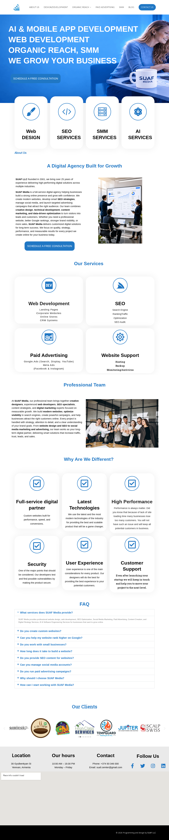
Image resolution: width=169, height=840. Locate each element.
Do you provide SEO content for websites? (47, 658)
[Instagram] (153, 766)
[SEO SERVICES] (66, 111)
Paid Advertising (49, 355)
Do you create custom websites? (40, 631)
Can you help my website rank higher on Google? (51, 637)
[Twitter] (142, 766)
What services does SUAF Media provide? (46, 612)
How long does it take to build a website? (46, 651)
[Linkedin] (163, 766)
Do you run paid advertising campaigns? (45, 671)
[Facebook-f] (132, 766)
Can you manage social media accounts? (46, 664)
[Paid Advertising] (49, 337)
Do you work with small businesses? (43, 644)
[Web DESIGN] (31, 111)
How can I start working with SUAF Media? (47, 684)
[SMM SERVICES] (102, 111)
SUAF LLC (151, 832)
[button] (84, 612)
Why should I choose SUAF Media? (42, 678)
